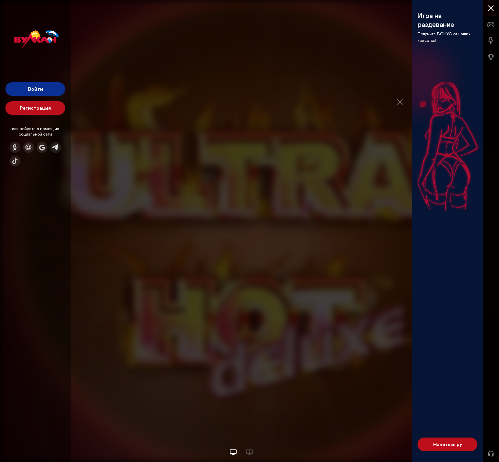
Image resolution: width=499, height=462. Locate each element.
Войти (35, 89)
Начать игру (447, 444)
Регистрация (35, 108)
